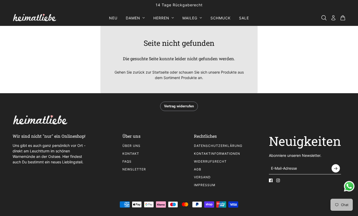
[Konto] (333, 17)
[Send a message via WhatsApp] (349, 186)
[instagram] (278, 180)
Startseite (160, 72)
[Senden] (336, 168)
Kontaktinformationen (217, 154)
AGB (197, 169)
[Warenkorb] (342, 17)
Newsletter (134, 169)
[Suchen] (324, 17)
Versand (202, 177)
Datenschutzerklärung (218, 146)
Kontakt (130, 154)
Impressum (204, 185)
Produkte (189, 77)
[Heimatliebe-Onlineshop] (34, 18)
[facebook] (271, 180)
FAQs (127, 161)
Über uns (131, 146)
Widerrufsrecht (210, 161)
